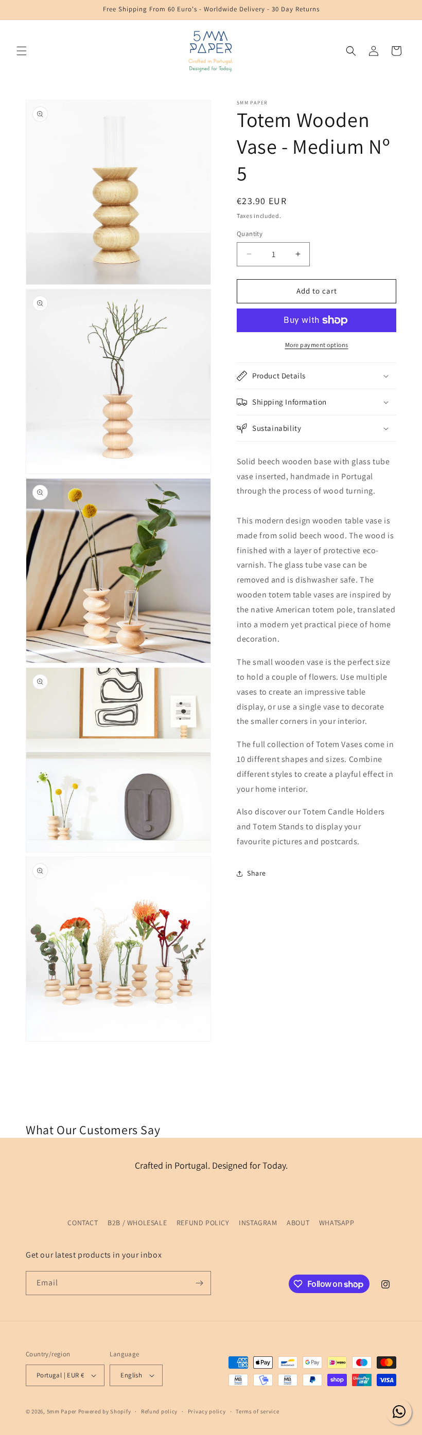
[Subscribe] (199, 1283)
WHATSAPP (337, 1222)
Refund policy (159, 1411)
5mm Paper (62, 1411)
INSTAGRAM (258, 1222)
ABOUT (298, 1222)
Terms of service (257, 1411)
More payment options (316, 345)
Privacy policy (207, 1411)
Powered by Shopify (104, 1411)
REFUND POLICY (203, 1222)
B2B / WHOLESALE (137, 1222)
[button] (21, 51)
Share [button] (256, 873)
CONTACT (82, 1222)
